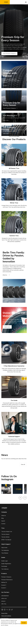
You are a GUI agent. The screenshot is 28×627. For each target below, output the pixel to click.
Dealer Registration (6, 563)
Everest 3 (3, 585)
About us (3, 515)
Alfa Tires (3, 604)
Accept (24, 622)
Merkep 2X (4, 582)
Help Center (4, 547)
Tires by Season (5, 534)
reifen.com (4, 598)
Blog (2, 518)
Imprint (3, 521)
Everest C (3, 587)
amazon (3, 601)
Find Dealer (4, 566)
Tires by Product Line (6, 531)
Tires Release (4, 553)
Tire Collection (5, 569)
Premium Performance (7, 579)
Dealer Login (4, 561)
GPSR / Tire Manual (6, 539)
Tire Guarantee (5, 550)
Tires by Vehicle (5, 537)
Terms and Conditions (6, 615)
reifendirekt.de (5, 595)
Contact (3, 523)
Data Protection (4, 618)
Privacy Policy (4, 613)
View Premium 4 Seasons (9, 53)
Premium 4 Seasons (6, 577)
